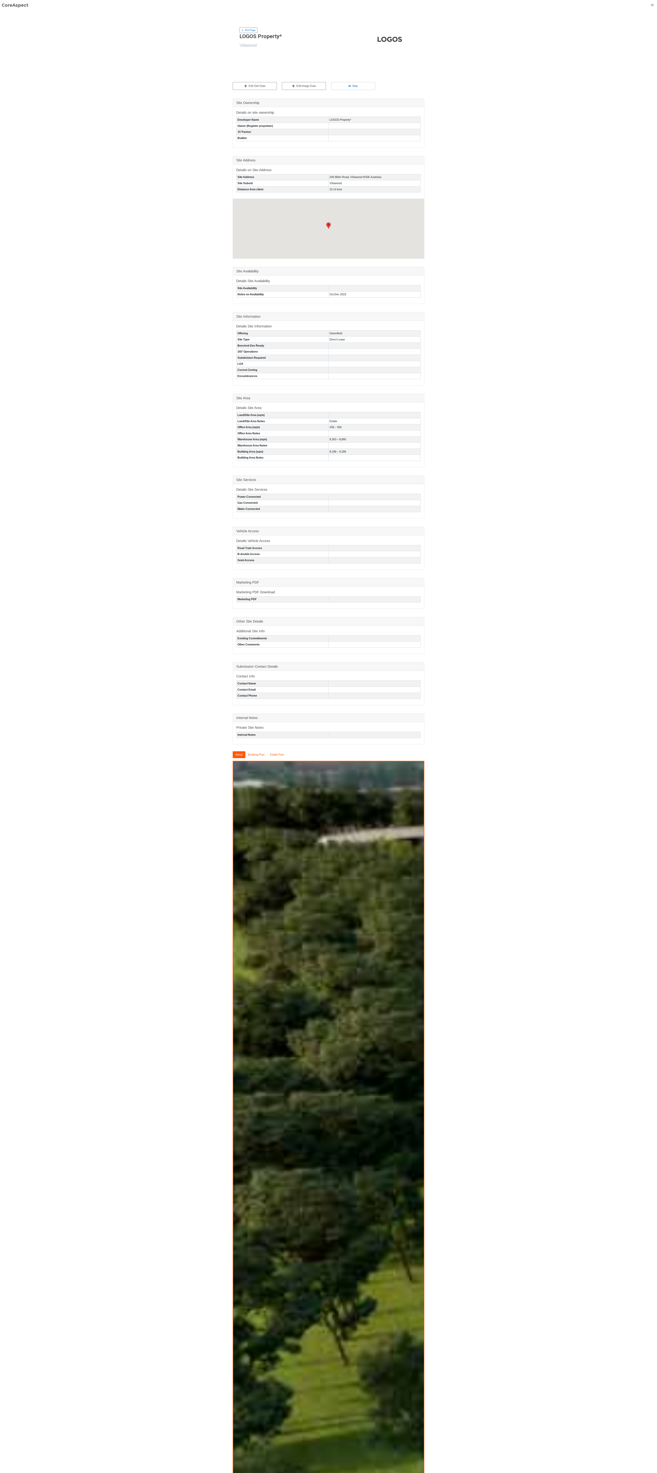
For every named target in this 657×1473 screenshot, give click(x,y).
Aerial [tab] (239, 754)
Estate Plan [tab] (277, 754)
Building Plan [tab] (256, 754)
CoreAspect (15, 5)
